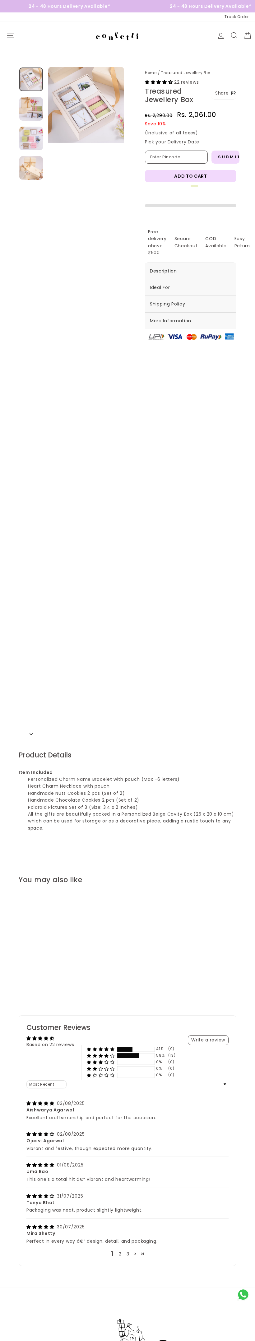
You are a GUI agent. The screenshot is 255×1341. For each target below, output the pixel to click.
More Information (170, 321)
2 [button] (120, 1254)
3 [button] (128, 1254)
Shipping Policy (167, 304)
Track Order (237, 16)
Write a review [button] (208, 1040)
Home (151, 72)
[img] (41, 1103)
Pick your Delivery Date (172, 142)
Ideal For (160, 287)
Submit (228, 157)
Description (163, 271)
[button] (159, 82)
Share (222, 93)
